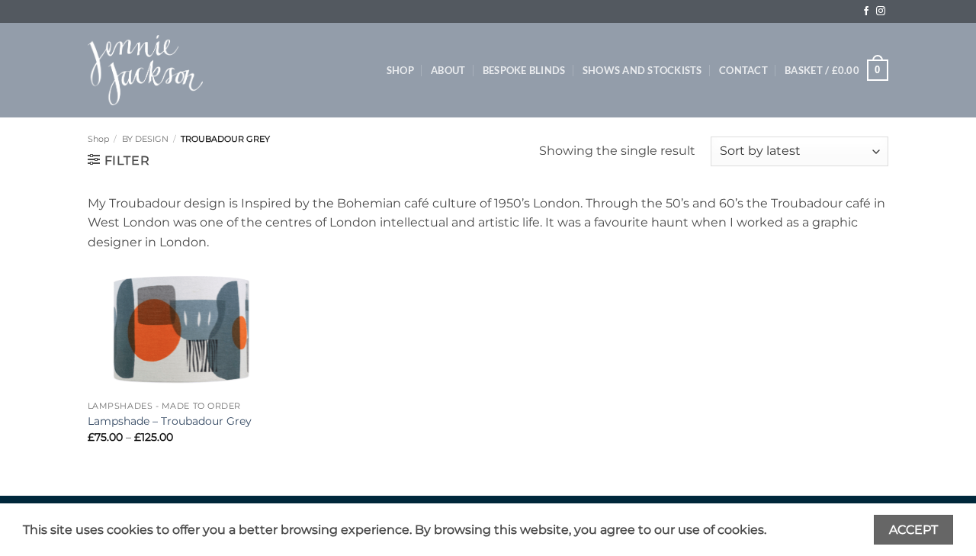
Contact (743, 70)
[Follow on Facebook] (866, 11)
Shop (400, 70)
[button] (836, 70)
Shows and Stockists (642, 70)
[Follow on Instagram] (880, 11)
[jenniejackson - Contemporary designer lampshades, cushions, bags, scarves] (145, 70)
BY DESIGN (145, 138)
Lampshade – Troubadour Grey (170, 421)
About (448, 70)
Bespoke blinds (524, 70)
